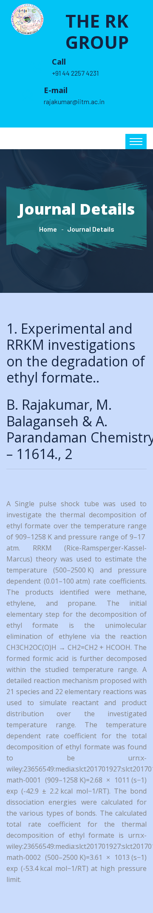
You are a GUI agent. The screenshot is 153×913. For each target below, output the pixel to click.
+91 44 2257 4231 (75, 73)
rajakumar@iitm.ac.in (74, 101)
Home (48, 229)
